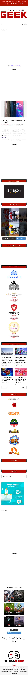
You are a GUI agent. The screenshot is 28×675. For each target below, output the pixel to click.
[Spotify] (18, 3)
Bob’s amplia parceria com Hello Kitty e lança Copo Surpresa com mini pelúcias (20, 380)
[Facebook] (5, 3)
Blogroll (18, 1)
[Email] (15, 3)
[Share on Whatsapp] (18, 140)
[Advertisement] (14, 45)
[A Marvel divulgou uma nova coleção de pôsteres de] (19, 596)
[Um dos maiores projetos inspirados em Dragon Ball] (19, 609)
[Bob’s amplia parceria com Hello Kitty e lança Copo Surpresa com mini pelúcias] (21, 372)
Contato (24, 1)
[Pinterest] (11, 3)
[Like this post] (8, 140)
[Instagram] (9, 3)
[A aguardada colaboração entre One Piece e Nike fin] (19, 621)
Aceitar (14, 673)
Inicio (3, 1)
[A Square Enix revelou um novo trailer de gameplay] (9, 596)
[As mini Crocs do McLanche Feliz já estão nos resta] (9, 609)
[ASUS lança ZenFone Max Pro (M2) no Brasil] (14, 109)
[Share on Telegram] (20, 140)
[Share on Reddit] (16, 140)
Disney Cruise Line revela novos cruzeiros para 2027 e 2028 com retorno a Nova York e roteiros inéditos (7, 360)
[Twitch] (20, 3)
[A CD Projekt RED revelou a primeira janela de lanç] (9, 621)
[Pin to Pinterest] (13, 140)
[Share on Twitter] (11, 140)
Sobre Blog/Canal (10, 1)
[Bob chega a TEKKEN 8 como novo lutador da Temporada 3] (7, 372)
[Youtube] (13, 3)
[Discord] (22, 3)
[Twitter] (7, 3)
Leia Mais (3, 137)
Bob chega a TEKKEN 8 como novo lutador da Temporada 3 (7, 379)
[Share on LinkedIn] (14, 140)
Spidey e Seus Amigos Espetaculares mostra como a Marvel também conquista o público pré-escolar (20, 360)
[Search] (22, 24)
